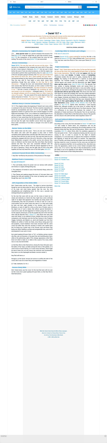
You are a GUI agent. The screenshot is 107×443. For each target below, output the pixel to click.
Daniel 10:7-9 (15, 65)
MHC (83, 42)
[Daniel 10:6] (2, 203)
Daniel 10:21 (64, 56)
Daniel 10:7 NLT (59, 165)
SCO (60, 44)
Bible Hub (57, 186)
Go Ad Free (3, 436)
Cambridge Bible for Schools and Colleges (70, 51)
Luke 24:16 (49, 73)
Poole (46, 44)
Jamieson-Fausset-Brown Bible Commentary (28, 153)
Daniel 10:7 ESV (59, 167)
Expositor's (69, 40)
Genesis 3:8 (83, 103)
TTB (64, 44)
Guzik (33, 42)
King (67, 42)
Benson (34, 40)
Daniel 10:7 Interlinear (61, 158)
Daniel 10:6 (34, 59)
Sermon (56, 44)
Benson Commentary (19, 63)
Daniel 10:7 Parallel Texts (62, 159)
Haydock (38, 42)
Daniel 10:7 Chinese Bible (62, 179)
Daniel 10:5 (85, 124)
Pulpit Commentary (62, 67)
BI (37, 40)
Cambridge (47, 40)
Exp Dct (76, 40)
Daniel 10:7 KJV (59, 171)
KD (60, 42)
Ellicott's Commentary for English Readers (27, 51)
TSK (71, 44)
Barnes (28, 40)
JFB (57, 42)
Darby (58, 40)
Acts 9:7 (14, 57)
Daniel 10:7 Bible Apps (61, 174)
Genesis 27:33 (65, 58)
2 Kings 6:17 (32, 214)
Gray (29, 42)
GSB (23, 42)
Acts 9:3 (63, 131)
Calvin (41, 40)
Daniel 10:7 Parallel (60, 176)
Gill (26, 42)
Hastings (45, 42)
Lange (72, 42)
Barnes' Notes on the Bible (21, 128)
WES (67, 44)
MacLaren (78, 42)
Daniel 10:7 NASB (60, 169)
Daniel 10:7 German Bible (62, 183)
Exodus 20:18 (74, 103)
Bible (11, 25)
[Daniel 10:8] (105, 203)
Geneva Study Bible (19, 267)
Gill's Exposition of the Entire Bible (24, 183)
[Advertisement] (53, 306)
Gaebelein (82, 40)
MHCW (36, 44)
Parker (41, 44)
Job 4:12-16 (65, 104)
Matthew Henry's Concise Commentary (26, 103)
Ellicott (63, 40)
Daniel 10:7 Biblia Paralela (62, 177)
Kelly (63, 42)
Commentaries (16, 25)
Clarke (53, 40)
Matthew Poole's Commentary (22, 159)
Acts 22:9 (18, 55)
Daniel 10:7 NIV (59, 163)
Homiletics (52, 42)
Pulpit (50, 44)
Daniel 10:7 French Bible (62, 181)
